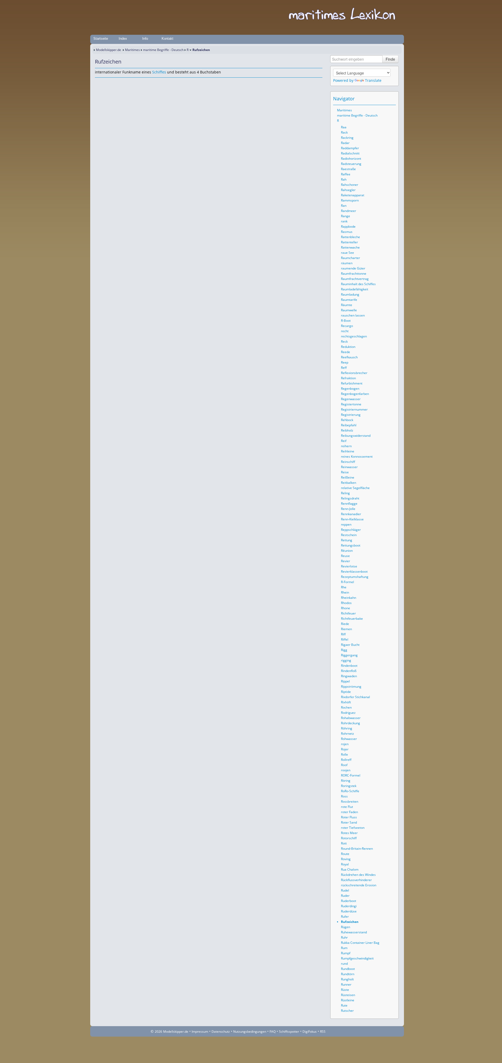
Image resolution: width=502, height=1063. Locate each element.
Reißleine (347, 477)
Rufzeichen (349, 922)
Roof (344, 765)
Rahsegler (348, 190)
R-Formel (347, 582)
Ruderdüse (349, 911)
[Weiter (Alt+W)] (392, 98)
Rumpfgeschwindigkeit (357, 958)
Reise (345, 472)
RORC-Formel (350, 775)
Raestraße (348, 169)
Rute (344, 1005)
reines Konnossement (357, 456)
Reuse (345, 556)
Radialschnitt (350, 153)
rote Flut (347, 807)
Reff (344, 367)
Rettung (346, 540)
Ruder (345, 895)
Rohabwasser (351, 718)
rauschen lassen (353, 315)
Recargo (347, 326)
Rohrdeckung (350, 723)
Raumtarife (349, 299)
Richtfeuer (348, 613)
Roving (346, 859)
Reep (344, 362)
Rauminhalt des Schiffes (358, 284)
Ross (344, 796)
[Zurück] (106, 82)
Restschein (349, 535)
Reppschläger (351, 529)
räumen (346, 263)
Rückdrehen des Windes (358, 874)
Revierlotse (349, 566)
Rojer (345, 749)
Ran (343, 205)
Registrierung (351, 414)
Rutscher (347, 1010)
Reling (345, 493)
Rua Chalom (349, 869)
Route (345, 854)
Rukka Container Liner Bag (360, 942)
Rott (344, 843)
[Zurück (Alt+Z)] (385, 98)
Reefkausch (349, 357)
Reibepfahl (348, 425)
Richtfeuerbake (352, 618)
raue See (347, 252)
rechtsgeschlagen (354, 336)
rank (344, 221)
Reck (344, 341)
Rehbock (347, 420)
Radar (345, 143)
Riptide (346, 691)
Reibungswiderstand (355, 435)
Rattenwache (350, 247)
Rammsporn (350, 200)
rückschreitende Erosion (358, 885)
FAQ (273, 1031)
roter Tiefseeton (352, 827)
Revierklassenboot (354, 571)
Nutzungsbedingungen (249, 1031)
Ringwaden (349, 676)
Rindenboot (349, 665)
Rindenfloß (348, 671)
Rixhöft (346, 702)
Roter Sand (349, 822)
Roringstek (348, 786)
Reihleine (347, 451)
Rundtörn (347, 974)
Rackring (347, 137)
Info (145, 39)
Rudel (345, 890)
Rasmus (346, 231)
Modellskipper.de (108, 50)
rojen (345, 744)
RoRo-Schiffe (350, 791)
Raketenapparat (352, 195)
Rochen (346, 707)
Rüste (345, 989)
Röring (345, 780)
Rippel (345, 681)
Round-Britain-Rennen (357, 848)
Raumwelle (349, 310)
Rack (344, 132)
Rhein (345, 592)
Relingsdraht (350, 498)
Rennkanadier (351, 514)
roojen (345, 770)
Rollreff (346, 759)
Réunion (347, 550)
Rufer (345, 916)
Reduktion (348, 346)
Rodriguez (348, 712)
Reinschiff (348, 461)
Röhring (346, 728)
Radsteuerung (351, 164)
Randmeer (348, 211)
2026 (158, 1031)
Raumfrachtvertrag (355, 279)
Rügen (345, 927)
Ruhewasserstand (354, 932)
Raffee (345, 174)
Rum (344, 948)
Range (345, 216)
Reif (343, 441)
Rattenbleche (350, 237)
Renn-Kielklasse (352, 519)
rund (344, 963)
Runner (346, 984)
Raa (343, 127)
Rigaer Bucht (350, 644)
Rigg (344, 650)
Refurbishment (351, 383)
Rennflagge (349, 503)
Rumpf (345, 953)
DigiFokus (310, 1031)
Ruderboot (348, 901)
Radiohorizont (351, 158)
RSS (323, 1031)
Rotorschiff (349, 838)
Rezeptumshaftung (354, 576)
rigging (346, 660)
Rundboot (348, 969)
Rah (343, 179)
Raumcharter (350, 258)
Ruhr (344, 937)
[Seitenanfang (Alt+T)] (98, 82)
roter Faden (349, 812)
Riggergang (349, 655)
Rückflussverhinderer (356, 880)
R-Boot (346, 320)
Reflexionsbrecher (354, 373)
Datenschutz (221, 1031)
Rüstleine (347, 1000)
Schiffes (159, 72)
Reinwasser (349, 467)
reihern (346, 446)
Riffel (344, 639)
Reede (345, 352)
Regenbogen (350, 388)
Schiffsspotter (289, 1031)
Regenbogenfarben (355, 394)
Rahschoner (349, 184)
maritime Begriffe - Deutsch (163, 50)
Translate (373, 80)
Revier (345, 561)
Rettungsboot (350, 545)
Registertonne (351, 404)
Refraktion (348, 378)
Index (123, 39)
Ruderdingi (349, 906)
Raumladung (350, 294)
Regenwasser (351, 399)
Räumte (346, 305)
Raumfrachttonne (353, 273)
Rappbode (348, 226)
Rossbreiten (349, 801)
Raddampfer (350, 148)
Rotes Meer (349, 833)
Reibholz (347, 430)
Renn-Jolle (348, 509)
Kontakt (167, 39)
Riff (343, 634)
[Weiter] (113, 82)
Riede (345, 624)
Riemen (346, 629)
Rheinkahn (348, 597)
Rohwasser (349, 739)
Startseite (100, 39)
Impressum (200, 1031)
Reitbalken (348, 482)
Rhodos (346, 603)
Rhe (343, 587)
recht (345, 331)
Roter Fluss (349, 817)
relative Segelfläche (355, 488)
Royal (345, 864)
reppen (346, 524)
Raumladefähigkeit (354, 289)
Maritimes (132, 50)
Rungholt (347, 979)
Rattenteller (349, 242)
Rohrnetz (347, 733)
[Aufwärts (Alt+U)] (377, 98)
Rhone (345, 608)
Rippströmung (351, 686)
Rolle (344, 754)
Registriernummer (354, 409)
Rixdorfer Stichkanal (355, 697)
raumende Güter (353, 268)
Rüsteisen (348, 995)
